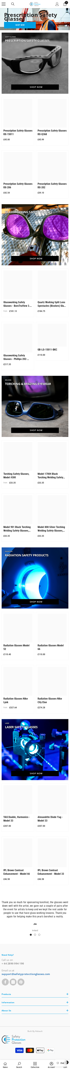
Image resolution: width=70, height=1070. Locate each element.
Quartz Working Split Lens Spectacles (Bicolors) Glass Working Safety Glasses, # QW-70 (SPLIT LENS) (52, 304)
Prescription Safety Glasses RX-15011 (17, 132)
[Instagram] (13, 982)
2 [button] (35, 935)
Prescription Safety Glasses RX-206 (17, 185)
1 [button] (31, 935)
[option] (35, 914)
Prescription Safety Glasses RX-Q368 (52, 132)
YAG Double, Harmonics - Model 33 (16, 819)
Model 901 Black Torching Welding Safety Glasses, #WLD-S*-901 (17, 529)
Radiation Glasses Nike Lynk (15, 700)
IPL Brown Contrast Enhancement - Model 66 (16, 872)
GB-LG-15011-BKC (47, 349)
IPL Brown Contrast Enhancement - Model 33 (51, 872)
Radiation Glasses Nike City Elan (50, 700)
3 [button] (39, 935)
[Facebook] (5, 982)
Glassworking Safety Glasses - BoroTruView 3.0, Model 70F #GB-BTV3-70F (17, 304)
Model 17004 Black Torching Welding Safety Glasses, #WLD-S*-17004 (51, 475)
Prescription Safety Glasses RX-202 (52, 185)
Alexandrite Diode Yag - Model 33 (50, 819)
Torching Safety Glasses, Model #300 (16, 475)
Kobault (38, 1031)
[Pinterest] (21, 982)
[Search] (13, 4)
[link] (19, 1065)
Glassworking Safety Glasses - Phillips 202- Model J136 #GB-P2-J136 (17, 357)
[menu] (4, 4)
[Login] (57, 4)
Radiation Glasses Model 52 (16, 647)
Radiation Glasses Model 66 (51, 647)
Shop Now (19, 25)
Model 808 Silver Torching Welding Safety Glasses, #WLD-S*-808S (51, 529)
